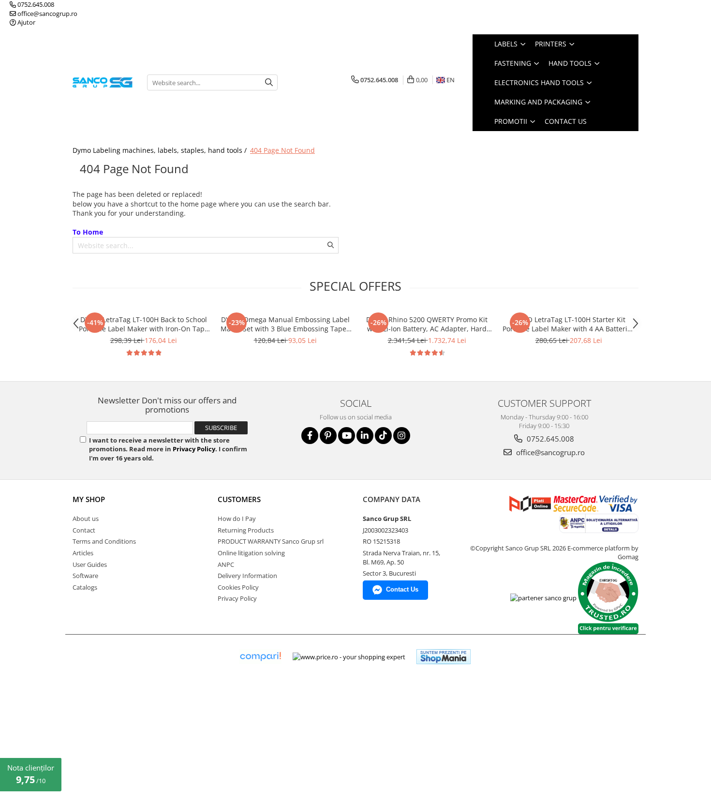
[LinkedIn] (364, 435)
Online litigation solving (251, 553)
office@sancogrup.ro (46, 13)
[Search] (269, 82)
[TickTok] (383, 435)
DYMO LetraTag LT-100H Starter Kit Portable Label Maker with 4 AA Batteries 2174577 (569, 324)
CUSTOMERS (239, 499)
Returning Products (246, 530)
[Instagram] (401, 435)
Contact (84, 530)
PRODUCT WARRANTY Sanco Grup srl (271, 541)
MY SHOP (89, 499)
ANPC (226, 564)
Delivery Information (247, 575)
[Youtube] (346, 435)
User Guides (90, 564)
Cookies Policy (238, 587)
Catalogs (85, 587)
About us (86, 518)
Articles (83, 553)
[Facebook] (309, 435)
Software (85, 575)
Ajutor (25, 22)
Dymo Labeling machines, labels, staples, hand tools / (161, 150)
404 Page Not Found (282, 150)
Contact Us (566, 121)
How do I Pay (237, 518)
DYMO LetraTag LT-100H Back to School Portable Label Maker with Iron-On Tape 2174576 (143, 324)
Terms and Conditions (104, 541)
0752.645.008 (35, 4)
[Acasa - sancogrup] (103, 82)
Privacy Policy (194, 449)
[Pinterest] (328, 435)
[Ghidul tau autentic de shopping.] (260, 656)
